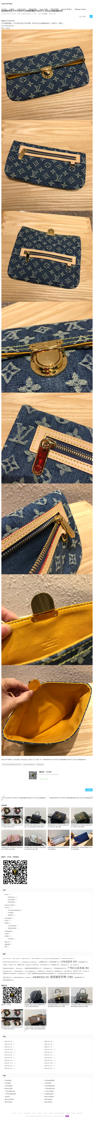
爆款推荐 (7, 944)
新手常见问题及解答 (59, 1113)
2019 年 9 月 (48, 1052)
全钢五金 (55, 965)
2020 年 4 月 (48, 1044)
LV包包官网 (54, 962)
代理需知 (39, 1113)
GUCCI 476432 (26, 958)
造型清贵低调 (8, 980)
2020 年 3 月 (8, 1047)
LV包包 (43, 962)
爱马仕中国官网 (49, 1096)
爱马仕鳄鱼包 (48, 1102)
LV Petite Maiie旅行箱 (14, 910)
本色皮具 (7, 1096)
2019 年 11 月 (49, 1049)
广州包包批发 (47, 968)
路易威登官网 (40, 764)
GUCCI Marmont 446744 (11, 962)
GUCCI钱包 (11, 902)
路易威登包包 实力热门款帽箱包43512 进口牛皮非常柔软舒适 (35, 1005)
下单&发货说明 (26, 1113)
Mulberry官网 (8, 1088)
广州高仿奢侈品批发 (10, 1094)
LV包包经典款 (9, 1086)
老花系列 (10, 915)
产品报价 (33, 1113)
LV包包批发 (68, 961)
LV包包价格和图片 (50, 1080)
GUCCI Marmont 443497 (68, 958)
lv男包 (20, 965)
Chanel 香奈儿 (66, 9)
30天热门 (14, 1113)
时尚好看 (41, 971)
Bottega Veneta (80, 9)
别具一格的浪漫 (74, 964)
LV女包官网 (8, 918)
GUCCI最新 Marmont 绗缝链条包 (29, 962)
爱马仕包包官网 (9, 1099)
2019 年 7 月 (48, 1055)
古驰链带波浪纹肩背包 (32, 968)
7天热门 (20, 1113)
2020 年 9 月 (8, 1041)
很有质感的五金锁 (7, 971)
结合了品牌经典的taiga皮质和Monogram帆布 (42, 973)
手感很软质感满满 (18, 971)
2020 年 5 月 (8, 1044)
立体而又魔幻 (68, 971)
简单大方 (77, 971)
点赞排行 (67, 1113)
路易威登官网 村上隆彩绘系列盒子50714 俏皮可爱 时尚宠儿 (11, 826)
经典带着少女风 (22, 973)
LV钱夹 (7, 936)
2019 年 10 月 (9, 1052)
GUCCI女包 (21, 9)
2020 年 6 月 (48, 1041)
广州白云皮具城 (78, 967)
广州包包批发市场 (59, 968)
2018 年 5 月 (48, 1068)
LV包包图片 (8, 1083)
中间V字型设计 (45, 965)
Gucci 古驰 (44, 9)
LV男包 (11, 9)
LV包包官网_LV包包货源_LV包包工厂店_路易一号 (27, 759)
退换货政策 (79, 1113)
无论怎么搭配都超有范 (28, 764)
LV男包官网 (8, 931)
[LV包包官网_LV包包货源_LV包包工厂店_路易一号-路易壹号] (6, 3)
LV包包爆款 (83, 962)
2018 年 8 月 (8, 1066)
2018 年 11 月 (9, 1063)
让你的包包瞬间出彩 (19, 977)
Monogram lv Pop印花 (32, 965)
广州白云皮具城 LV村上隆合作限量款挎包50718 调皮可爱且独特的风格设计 (35, 1028)
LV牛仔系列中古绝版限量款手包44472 (11, 764)
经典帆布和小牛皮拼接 (10, 973)
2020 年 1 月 (48, 1047)
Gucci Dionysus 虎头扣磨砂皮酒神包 (51, 958)
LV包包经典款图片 (50, 1086)
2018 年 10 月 (49, 1063)
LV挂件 (7, 920)
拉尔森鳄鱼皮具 (49, 1094)
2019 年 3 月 (48, 1060)
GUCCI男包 (11, 899)
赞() (89, 790)
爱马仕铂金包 (48, 1099)
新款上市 (7, 942)
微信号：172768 (6, 1005)
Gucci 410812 (16, 958)
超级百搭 (28, 977)
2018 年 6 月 (8, 1068)
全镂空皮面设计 (65, 964)
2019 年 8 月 (8, 1055)
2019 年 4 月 (8, 1060)
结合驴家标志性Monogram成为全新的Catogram (70, 973)
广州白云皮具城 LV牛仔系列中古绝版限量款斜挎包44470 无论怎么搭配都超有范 (23, 798)
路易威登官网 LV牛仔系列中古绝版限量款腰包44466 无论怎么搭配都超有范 (71, 798)
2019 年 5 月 (48, 1058)
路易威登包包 (41, 977)
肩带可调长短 (7, 977)
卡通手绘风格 (19, 968)
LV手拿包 (10, 939)
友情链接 (51, 1113)
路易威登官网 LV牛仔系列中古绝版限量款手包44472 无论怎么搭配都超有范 (64, 759)
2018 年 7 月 (48, 1066)
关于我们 (45, 1113)
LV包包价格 (8, 1080)
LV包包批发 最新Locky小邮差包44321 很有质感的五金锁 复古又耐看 (58, 1005)
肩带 (6, 947)
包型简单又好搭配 (8, 968)
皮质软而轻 (58, 971)
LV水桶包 (10, 913)
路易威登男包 (79, 977)
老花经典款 (33, 9)
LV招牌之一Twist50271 (9, 964)
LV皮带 (7, 934)
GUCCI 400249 (7, 958)
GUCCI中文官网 (9, 905)
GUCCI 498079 (36, 958)
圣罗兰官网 (54, 9)
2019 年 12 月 (9, 1049)
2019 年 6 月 (8, 1058)
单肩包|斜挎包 (12, 928)
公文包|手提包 (12, 926)
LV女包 (4, 9)
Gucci (6, 894)
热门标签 (73, 1113)
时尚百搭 (49, 971)
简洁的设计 (86, 971)
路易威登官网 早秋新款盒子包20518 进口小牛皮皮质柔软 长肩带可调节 (35, 826)
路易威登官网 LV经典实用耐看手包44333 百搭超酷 (58, 848)
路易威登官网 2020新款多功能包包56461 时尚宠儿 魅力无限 (58, 826)
